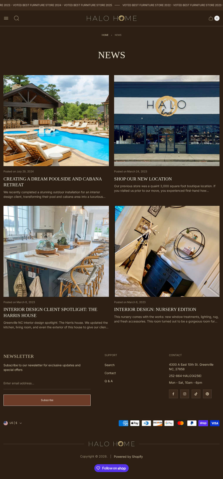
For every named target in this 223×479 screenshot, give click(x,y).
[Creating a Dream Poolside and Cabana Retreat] (56, 120)
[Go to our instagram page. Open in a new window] (184, 394)
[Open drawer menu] (6, 18)
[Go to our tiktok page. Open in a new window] (196, 394)
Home (105, 35)
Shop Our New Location (143, 179)
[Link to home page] (111, 444)
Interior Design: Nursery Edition (155, 309)
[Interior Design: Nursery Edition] (167, 251)
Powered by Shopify (128, 456)
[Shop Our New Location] (167, 120)
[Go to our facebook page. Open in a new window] (173, 394)
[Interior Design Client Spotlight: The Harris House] (56, 251)
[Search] (16, 18)
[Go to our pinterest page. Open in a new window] (207, 394)
